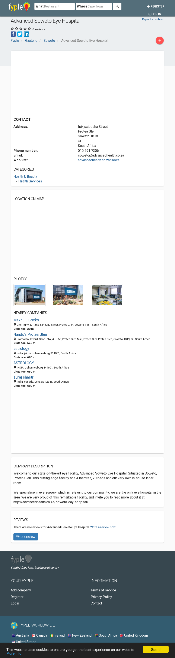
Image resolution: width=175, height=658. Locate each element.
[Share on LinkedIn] (26, 34)
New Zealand (81, 635)
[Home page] (19, 6)
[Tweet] (19, 34)
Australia (22, 635)
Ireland (59, 635)
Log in (156, 14)
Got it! (156, 649)
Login (15, 603)
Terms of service (103, 590)
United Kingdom (135, 635)
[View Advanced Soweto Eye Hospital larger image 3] (107, 295)
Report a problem (153, 19)
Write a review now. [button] (103, 527)
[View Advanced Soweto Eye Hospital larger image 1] (29, 295)
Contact (96, 603)
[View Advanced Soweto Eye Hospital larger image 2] (68, 295)
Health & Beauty (25, 177)
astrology (21, 348)
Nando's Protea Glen (30, 334)
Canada (41, 635)
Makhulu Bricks (26, 320)
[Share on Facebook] (13, 34)
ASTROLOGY (23, 363)
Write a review (25, 537)
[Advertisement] (49, 83)
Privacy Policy (101, 597)
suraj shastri (23, 377)
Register (157, 6)
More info (13, 653)
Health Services (30, 181)
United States (25, 642)
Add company (21, 590)
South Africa (107, 635)
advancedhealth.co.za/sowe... (99, 160)
